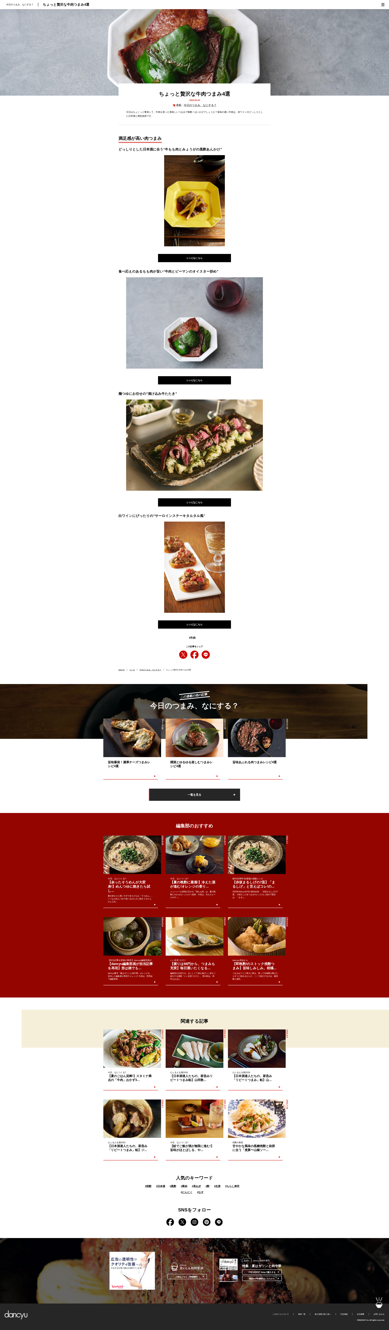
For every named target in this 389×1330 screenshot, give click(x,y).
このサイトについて (280, 1314)
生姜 (217, 1186)
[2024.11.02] (257, 738)
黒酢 (173, 1186)
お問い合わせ (379, 1314)
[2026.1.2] (257, 855)
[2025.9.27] (194, 1119)
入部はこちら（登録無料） (187, 1277)
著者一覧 (301, 1314)
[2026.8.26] (257, 936)
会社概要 (360, 1314)
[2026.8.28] (132, 855)
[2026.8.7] (132, 1119)
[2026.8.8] (194, 936)
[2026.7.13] (132, 1048)
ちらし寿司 (232, 1186)
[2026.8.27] (194, 855)
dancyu (122, 670)
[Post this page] (183, 655)
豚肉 (184, 1186)
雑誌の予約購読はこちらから (262, 1278)
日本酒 (160, 1186)
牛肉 (192, 637)
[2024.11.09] (194, 738)
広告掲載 (344, 1314)
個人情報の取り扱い (323, 1314)
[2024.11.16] (132, 738)
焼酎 (148, 1186)
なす (200, 1192)
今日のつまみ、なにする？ (200, 105)
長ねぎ (196, 1186)
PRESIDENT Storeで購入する (262, 1272)
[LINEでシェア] (206, 655)
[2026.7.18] (257, 1119)
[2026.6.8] (194, 1048)
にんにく (187, 1192)
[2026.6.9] (257, 1048)
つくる (132, 670)
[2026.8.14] (132, 936)
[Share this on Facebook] (194, 655)
